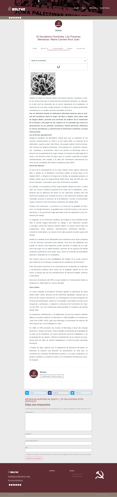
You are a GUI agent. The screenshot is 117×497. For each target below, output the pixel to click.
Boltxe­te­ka (92, 8)
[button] (85, 60)
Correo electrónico (31, 440)
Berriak (76, 8)
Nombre (28, 434)
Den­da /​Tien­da (104, 8)
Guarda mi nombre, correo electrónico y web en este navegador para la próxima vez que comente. (59, 454)
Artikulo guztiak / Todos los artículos (52, 376)
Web (26, 447)
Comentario (29, 412)
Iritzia (84, 8)
